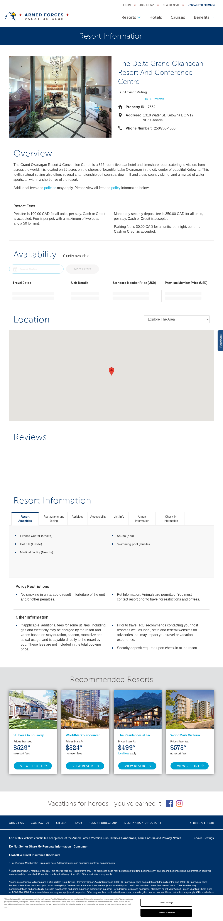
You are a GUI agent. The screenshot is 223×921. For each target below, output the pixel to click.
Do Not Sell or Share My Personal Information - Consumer (48, 846)
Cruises (178, 17)
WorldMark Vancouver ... (84, 735)
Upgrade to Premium (201, 5)
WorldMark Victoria (185, 735)
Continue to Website (166, 913)
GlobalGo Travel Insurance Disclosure (34, 855)
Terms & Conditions (122, 838)
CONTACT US (40, 822)
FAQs (78, 822)
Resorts (129, 17)
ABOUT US (16, 822)
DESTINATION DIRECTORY (142, 822)
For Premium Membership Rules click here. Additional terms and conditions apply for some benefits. (62, 863)
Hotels (155, 17)
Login (127, 5)
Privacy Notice (171, 838)
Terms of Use (146, 838)
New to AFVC (171, 5)
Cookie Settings (166, 903)
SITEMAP (62, 822)
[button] (15, 96)
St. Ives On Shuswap (29, 735)
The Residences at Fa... (135, 735)
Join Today (147, 5)
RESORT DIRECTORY (103, 822)
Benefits (201, 17)
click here (156, 889)
